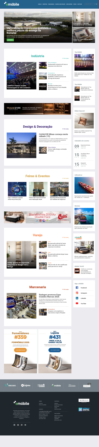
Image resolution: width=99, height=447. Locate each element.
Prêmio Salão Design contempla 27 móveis (57, 150)
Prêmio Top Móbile (42, 404)
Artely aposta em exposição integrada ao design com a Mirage (18, 265)
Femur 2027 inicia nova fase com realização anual (37, 198)
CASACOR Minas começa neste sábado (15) (53, 135)
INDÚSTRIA (45, 4)
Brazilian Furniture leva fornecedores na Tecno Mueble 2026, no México (57, 87)
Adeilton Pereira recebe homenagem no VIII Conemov (18, 87)
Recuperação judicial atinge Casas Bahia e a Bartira (58, 255)
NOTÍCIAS (79, 4)
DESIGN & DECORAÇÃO (60, 4)
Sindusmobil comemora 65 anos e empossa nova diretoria (58, 65)
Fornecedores (51, 73)
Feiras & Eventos (38, 176)
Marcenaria (37, 287)
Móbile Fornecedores (58, 415)
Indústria (37, 56)
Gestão (49, 263)
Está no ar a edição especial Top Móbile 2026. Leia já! (83, 131)
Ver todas (66, 58)
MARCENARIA (51, 4)
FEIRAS (74, 4)
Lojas (49, 241)
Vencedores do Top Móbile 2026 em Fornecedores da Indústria (86, 98)
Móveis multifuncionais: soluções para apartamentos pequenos (84, 257)
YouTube (83, 303)
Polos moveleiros (52, 62)
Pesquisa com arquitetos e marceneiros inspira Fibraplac (56, 312)
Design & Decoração (37, 126)
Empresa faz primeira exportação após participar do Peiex (83, 227)
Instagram (84, 293)
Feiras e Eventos (52, 147)
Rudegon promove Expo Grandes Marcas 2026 (50, 296)
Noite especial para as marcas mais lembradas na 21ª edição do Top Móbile (84, 74)
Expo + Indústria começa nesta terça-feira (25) (15, 198)
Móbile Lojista (57, 417)
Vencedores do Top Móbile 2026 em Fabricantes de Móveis (87, 88)
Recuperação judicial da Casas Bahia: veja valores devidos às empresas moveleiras (57, 245)
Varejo (37, 235)
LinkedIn (83, 298)
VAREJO (40, 4)
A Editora (41, 403)
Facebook (84, 288)
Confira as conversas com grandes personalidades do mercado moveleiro (86, 271)
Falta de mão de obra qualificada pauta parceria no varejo (57, 265)
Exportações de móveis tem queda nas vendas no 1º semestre (84, 196)
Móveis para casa (58, 420)
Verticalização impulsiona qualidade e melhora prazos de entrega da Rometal (57, 76)
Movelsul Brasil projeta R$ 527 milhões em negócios (58, 198)
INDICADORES (69, 4)
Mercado (50, 83)
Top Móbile (56, 418)
